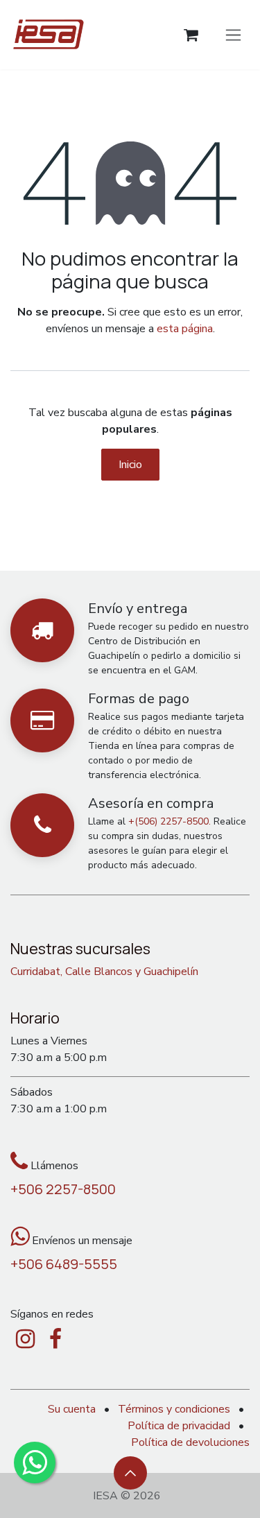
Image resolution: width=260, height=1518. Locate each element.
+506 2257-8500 (63, 1189)
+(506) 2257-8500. (169, 821)
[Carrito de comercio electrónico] (191, 35)
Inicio (130, 464)
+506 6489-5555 (63, 1263)
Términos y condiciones (174, 1409)
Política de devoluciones (190, 1442)
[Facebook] (55, 1339)
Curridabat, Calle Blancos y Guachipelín (104, 971)
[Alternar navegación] (233, 34)
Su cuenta (72, 1409)
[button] (130, 1473)
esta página (185, 328)
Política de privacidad (179, 1425)
